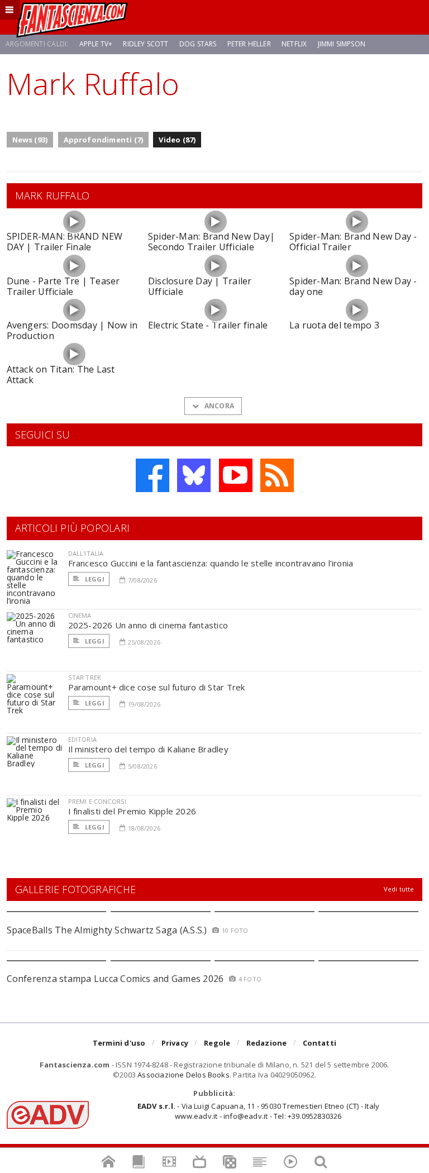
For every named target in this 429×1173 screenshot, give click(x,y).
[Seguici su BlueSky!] (194, 475)
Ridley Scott (145, 44)
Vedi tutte (399, 889)
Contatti (320, 1043)
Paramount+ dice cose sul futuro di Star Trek (156, 687)
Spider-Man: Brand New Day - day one (353, 286)
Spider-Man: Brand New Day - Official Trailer (353, 241)
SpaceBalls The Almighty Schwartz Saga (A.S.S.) (107, 930)
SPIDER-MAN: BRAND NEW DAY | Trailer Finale (65, 241)
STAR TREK (85, 677)
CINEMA (80, 615)
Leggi (93, 579)
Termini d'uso (119, 1043)
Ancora (218, 406)
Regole (217, 1043)
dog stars (198, 44)
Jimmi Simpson (341, 44)
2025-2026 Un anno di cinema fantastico (148, 625)
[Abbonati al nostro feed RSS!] (277, 475)
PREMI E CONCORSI (97, 801)
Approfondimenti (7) (104, 140)
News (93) (30, 140)
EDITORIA (82, 739)
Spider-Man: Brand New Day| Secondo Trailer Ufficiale (211, 241)
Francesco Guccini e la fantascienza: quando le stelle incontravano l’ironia (211, 563)
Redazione (266, 1043)
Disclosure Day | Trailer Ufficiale (200, 286)
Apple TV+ (96, 44)
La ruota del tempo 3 (334, 325)
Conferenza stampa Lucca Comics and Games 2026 (115, 978)
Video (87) (177, 140)
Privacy (174, 1043)
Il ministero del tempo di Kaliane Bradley (148, 749)
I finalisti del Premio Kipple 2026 (132, 811)
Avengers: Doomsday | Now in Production (72, 330)
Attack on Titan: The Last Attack (61, 374)
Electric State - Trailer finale (208, 325)
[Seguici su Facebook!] (152, 475)
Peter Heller (249, 44)
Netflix (294, 44)
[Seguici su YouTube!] (236, 475)
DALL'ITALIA (86, 553)
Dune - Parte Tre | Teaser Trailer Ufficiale (63, 286)
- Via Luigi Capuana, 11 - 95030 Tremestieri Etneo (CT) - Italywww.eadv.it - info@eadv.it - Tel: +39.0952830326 (258, 1111)
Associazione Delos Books (183, 1075)
